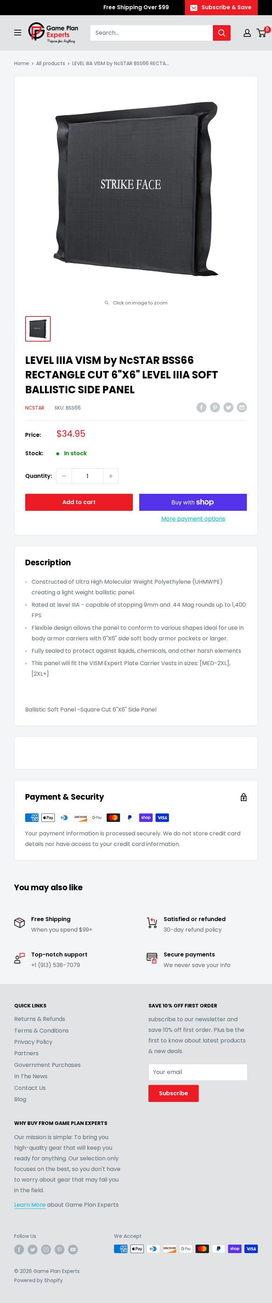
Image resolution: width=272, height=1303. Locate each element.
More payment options (193, 519)
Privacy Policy (33, 1042)
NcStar (34, 407)
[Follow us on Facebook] (19, 1250)
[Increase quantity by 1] (110, 476)
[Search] (222, 33)
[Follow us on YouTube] (73, 1250)
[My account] (247, 33)
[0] (261, 33)
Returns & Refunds (39, 1019)
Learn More (30, 1205)
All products (50, 63)
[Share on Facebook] (201, 407)
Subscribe (173, 1093)
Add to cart (79, 502)
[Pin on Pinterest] (215, 407)
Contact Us (30, 1088)
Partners (26, 1053)
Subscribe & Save (226, 7)
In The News (30, 1076)
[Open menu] (17, 32)
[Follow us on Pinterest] (59, 1250)
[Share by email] (242, 407)
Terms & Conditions (41, 1031)
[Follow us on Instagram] (46, 1250)
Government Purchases (47, 1065)
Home (21, 63)
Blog (20, 1099)
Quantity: (38, 476)
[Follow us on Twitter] (33, 1250)
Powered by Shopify (38, 1280)
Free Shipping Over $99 (136, 7)
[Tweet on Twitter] (228, 407)
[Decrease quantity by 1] (64, 476)
